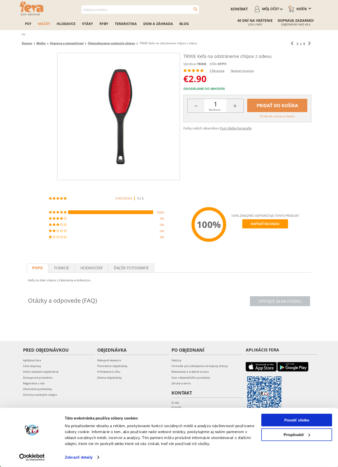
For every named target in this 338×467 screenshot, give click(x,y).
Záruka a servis (181, 383)
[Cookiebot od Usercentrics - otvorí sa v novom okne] (32, 457)
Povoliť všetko (296, 420)
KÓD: (213, 64)
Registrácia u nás (34, 383)
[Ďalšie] (309, 43)
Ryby (103, 23)
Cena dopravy (32, 366)
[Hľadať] (195, 9)
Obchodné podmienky (37, 389)
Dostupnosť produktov (38, 377)
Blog (184, 23)
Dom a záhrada (158, 23)
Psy (28, 23)
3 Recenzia (217, 71)
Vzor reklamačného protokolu (190, 377)
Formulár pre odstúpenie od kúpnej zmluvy (199, 366)
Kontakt (239, 8)
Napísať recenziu (242, 71)
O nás (175, 402)
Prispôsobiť (294, 434)
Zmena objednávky (109, 377)
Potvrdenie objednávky (112, 366)
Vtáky (87, 23)
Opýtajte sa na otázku (280, 301)
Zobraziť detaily (79, 457)
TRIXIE (201, 64)
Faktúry (176, 360)
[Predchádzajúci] (292, 43)
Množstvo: (215, 109)
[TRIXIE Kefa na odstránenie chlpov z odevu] (118, 116)
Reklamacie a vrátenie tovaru (190, 371)
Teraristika (126, 23)
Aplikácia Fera (32, 360)
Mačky (44, 23)
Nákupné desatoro (109, 360)
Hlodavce (66, 23)
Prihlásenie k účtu (108, 371)
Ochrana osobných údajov (40, 394)
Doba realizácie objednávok (41, 371)
